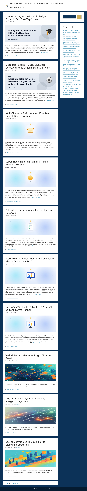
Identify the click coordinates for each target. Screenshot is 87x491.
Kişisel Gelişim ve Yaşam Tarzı (17, 7)
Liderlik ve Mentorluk (30, 3)
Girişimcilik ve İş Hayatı (43, 3)
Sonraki (15, 483)
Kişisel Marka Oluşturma (16, 3)
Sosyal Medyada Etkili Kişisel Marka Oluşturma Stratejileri (25, 443)
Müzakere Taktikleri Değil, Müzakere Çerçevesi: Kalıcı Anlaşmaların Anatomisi (27, 66)
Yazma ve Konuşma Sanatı (57, 3)
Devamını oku (44, 52)
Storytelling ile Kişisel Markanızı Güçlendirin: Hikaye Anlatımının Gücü (29, 260)
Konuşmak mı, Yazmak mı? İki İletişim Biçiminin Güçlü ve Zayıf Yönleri (25, 18)
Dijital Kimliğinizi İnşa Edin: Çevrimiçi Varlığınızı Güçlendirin (25, 400)
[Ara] (79, 17)
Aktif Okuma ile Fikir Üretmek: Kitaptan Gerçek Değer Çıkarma (27, 114)
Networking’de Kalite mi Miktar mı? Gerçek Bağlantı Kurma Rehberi (28, 308)
